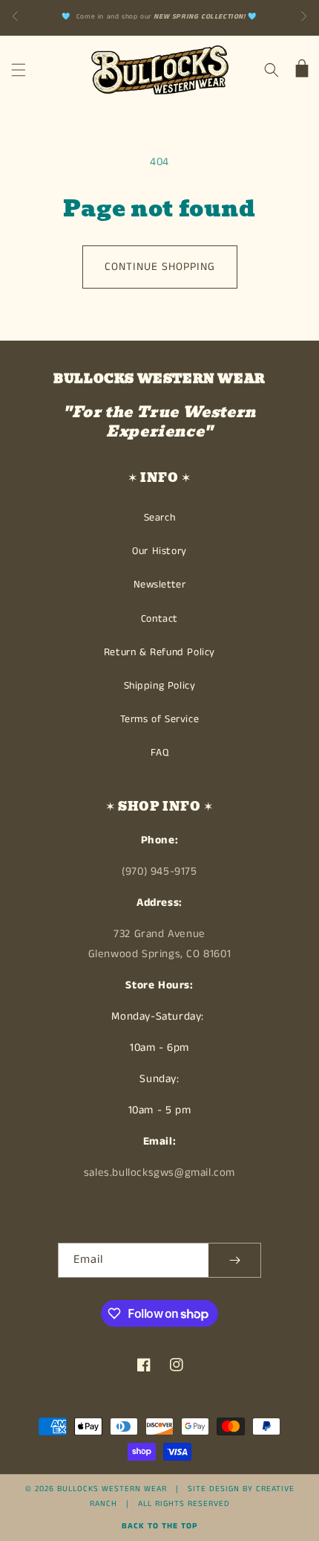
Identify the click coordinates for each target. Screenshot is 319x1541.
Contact (159, 618)
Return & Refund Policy (159, 652)
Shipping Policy (160, 685)
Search (160, 517)
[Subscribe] (234, 1260)
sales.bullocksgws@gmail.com (159, 1172)
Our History (159, 551)
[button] (18, 70)
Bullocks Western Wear (112, 1489)
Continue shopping (160, 266)
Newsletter (160, 584)
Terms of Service (160, 719)
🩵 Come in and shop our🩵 (159, 17)
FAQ (160, 752)
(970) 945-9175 (159, 871)
